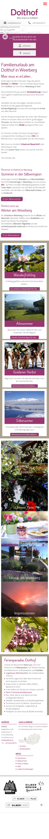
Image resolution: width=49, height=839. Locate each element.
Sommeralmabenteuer (22, 692)
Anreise (26, 53)
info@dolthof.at (14, 23)
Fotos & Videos (22, 763)
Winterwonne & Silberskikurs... (24, 434)
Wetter (12, 38)
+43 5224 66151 (38, 23)
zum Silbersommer (12, 199)
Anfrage (27, 46)
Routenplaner (25, 749)
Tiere (8, 692)
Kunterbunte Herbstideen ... (25, 386)
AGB (19, 766)
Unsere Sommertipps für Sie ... (24, 337)
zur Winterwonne (11, 235)
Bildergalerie (14, 32)
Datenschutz (22, 761)
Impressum (21, 758)
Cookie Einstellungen (25, 769)
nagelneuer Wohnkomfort (17, 673)
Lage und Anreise (34, 32)
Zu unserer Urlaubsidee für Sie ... (24, 289)
